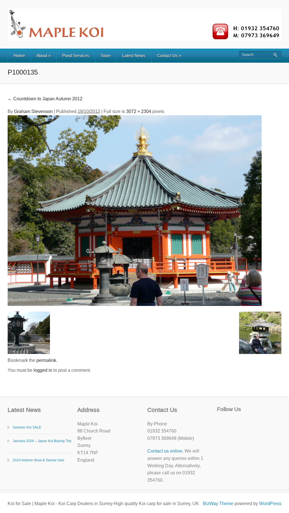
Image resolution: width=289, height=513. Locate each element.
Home (19, 55)
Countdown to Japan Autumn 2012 (45, 98)
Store (106, 55)
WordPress (270, 503)
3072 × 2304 (138, 111)
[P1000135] (135, 210)
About (43, 55)
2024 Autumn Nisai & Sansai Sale (38, 460)
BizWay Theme (218, 503)
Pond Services (75, 55)
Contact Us (169, 55)
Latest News (133, 55)
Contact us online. (165, 451)
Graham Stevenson (33, 111)
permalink (46, 360)
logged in (43, 370)
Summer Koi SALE (27, 427)
